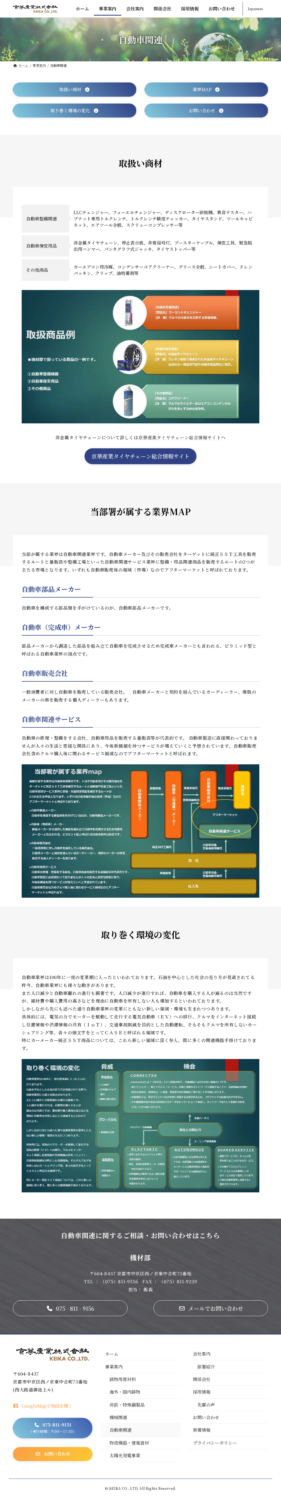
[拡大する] (252, 297)
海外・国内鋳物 (124, 1392)
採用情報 (201, 1392)
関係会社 (201, 1379)
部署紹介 (206, 1367)
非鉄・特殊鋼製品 (127, 1405)
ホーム (111, 1354)
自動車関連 (120, 1430)
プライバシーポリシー (215, 1443)
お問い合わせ (206, 1417)
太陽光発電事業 (124, 1455)
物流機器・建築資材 (129, 1443)
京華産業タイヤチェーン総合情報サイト (179, 437)
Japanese (255, 8)
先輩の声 (206, 1405)
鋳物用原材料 (122, 1379)
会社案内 (201, 1354)
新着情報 (201, 1430)
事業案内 (114, 1367)
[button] (74, 89)
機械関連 (118, 1417)
